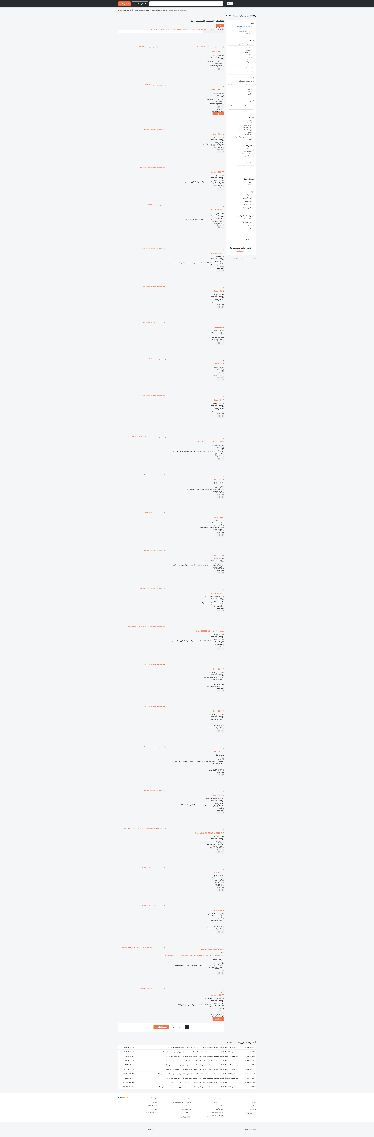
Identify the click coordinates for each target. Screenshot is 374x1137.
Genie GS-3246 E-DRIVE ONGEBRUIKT (209, 833)
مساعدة (253, 1106)
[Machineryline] (245, 3)
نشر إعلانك (218, 113)
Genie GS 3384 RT (217, 172)
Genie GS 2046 (218, 795)
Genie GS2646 (219, 364)
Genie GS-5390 (218, 669)
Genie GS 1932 (218, 752)
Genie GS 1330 (218, 479)
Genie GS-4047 (218, 872)
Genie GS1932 (250, 1047)
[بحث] (221, 3)
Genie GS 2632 (218, 134)
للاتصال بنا (253, 1109)
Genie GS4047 (219, 400)
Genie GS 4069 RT (217, 210)
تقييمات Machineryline (216, 1112)
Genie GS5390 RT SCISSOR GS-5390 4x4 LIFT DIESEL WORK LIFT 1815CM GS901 (193, 956)
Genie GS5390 (250, 1073)
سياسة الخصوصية (218, 1106)
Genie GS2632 (250, 1065)
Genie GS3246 (219, 327)
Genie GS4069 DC (217, 52)
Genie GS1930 (250, 1078)
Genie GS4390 (250, 1087)
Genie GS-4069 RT (217, 253)
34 (173, 1027)
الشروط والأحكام (218, 1102)
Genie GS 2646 (218, 555)
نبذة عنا (254, 1102)
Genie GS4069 (250, 1082)
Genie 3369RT (219, 517)
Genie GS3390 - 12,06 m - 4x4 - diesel (210, 442)
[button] (222, 69)
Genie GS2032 (219, 291)
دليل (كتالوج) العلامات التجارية (214, 1116)
